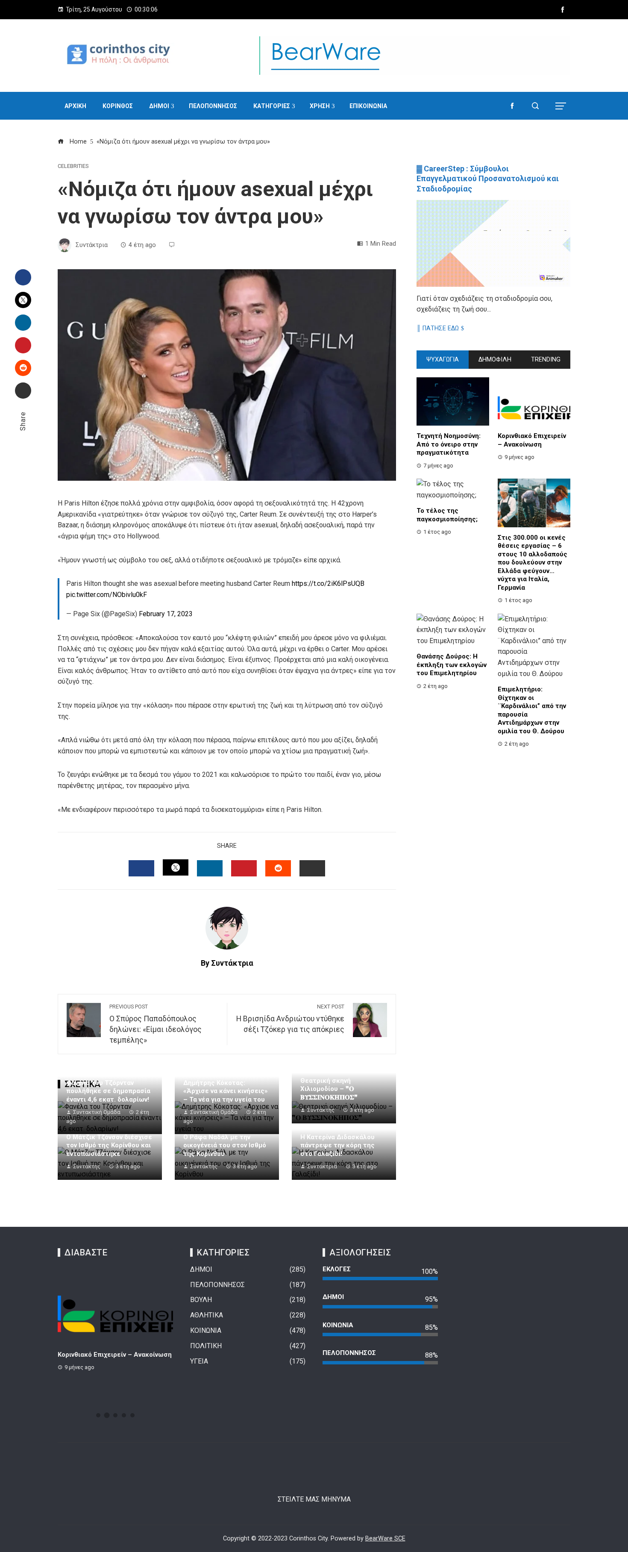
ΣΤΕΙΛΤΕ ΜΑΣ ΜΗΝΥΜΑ (314, 1499)
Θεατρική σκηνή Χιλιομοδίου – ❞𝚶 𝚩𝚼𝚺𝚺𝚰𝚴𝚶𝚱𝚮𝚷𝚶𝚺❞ (329, 1089)
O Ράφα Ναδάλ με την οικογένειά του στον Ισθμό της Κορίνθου (224, 1145)
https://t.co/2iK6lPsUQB (328, 583)
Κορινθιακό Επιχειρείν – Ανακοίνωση (532, 440)
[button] (98, 1415)
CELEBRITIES (73, 166)
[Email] (23, 390)
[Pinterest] (23, 345)
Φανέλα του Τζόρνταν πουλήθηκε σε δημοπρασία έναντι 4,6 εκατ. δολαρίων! (108, 1091)
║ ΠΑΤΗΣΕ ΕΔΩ (438, 328)
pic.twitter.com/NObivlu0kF (106, 595)
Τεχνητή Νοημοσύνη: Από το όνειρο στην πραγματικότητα (449, 444)
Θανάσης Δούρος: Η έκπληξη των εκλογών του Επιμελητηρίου (452, 665)
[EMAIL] (312, 868)
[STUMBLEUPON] (278, 868)
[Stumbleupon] (23, 368)
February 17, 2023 (166, 614)
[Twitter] (23, 300)
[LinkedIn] (23, 323)
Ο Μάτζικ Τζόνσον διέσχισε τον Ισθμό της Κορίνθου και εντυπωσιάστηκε (109, 1145)
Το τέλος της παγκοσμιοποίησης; (447, 515)
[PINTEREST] (244, 868)
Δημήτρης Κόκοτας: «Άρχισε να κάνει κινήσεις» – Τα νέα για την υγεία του (225, 1091)
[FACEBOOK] (141, 868)
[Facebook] (23, 277)
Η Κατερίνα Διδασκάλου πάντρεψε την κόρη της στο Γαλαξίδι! (337, 1145)
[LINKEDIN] (210, 868)
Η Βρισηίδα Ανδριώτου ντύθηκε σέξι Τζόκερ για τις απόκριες (290, 1018)
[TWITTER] (175, 867)
